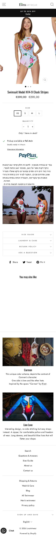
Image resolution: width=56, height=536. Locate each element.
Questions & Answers (28, 455)
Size (28, 108)
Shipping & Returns (28, 480)
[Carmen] (28, 352)
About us (28, 465)
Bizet (44, 383)
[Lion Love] (28, 407)
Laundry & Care (28, 241)
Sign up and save (28, 515)
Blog (28, 490)
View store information (15, 149)
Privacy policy (28, 505)
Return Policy (28, 246)
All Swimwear (28, 495)
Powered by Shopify (28, 533)
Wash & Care (28, 485)
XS (17, 113)
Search (28, 450)
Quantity (28, 121)
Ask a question (28, 253)
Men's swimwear (28, 500)
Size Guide (28, 234)
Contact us (28, 470)
